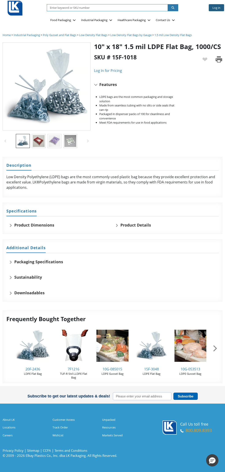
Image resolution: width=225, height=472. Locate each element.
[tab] (18, 165)
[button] (212, 460)
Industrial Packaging (94, 20)
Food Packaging (60, 20)
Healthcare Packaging (132, 20)
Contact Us (163, 20)
